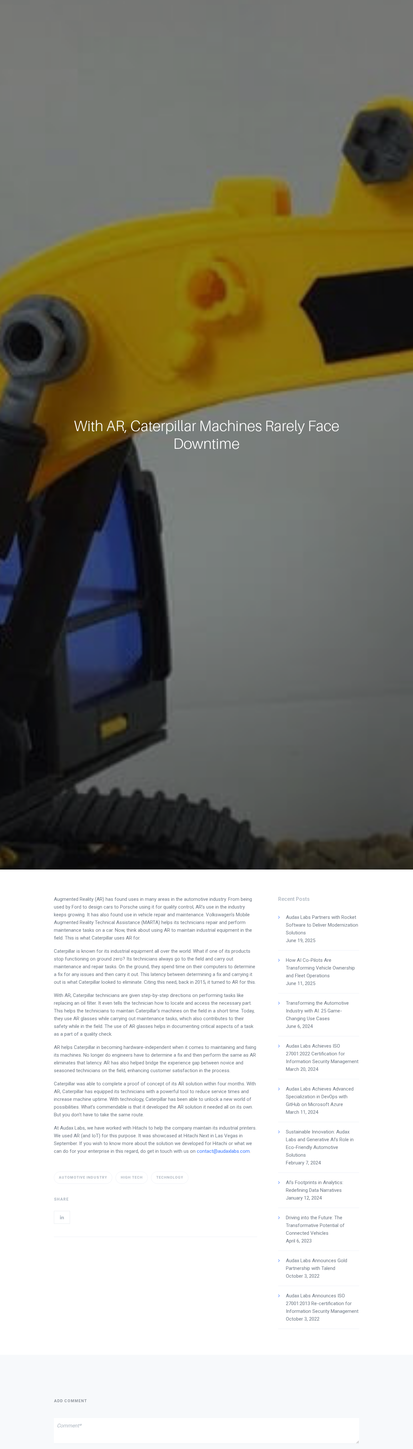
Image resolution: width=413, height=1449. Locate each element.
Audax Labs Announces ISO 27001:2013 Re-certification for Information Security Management (322, 1303)
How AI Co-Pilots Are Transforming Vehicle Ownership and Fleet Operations (320, 968)
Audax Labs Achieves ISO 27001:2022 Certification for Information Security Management (322, 1053)
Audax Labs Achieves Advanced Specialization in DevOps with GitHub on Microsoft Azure (320, 1096)
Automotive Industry (83, 1177)
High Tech (132, 1177)
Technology (169, 1177)
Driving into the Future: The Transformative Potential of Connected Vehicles (315, 1225)
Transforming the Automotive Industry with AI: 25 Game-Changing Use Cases (317, 1010)
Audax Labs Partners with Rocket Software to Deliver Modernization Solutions (322, 925)
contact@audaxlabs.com (223, 1151)
